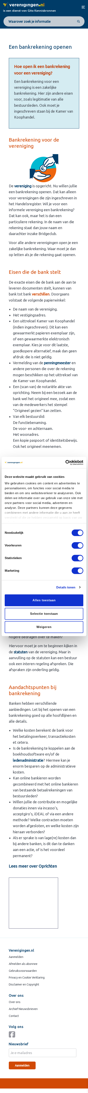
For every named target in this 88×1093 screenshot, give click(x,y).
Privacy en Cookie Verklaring (27, 977)
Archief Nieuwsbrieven (23, 1008)
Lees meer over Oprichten (33, 866)
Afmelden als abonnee (23, 963)
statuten (21, 652)
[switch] (77, 545)
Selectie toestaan (44, 613)
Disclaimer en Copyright (24, 984)
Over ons (14, 1001)
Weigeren (44, 627)
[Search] (78, 21)
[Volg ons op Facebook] (13, 1036)
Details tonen (65, 587)
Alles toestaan (44, 600)
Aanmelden (16, 956)
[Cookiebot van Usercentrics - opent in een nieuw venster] (65, 462)
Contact (14, 1015)
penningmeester (57, 363)
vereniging (23, 186)
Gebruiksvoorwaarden (23, 970)
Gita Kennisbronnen (42, 10)
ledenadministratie (28, 760)
